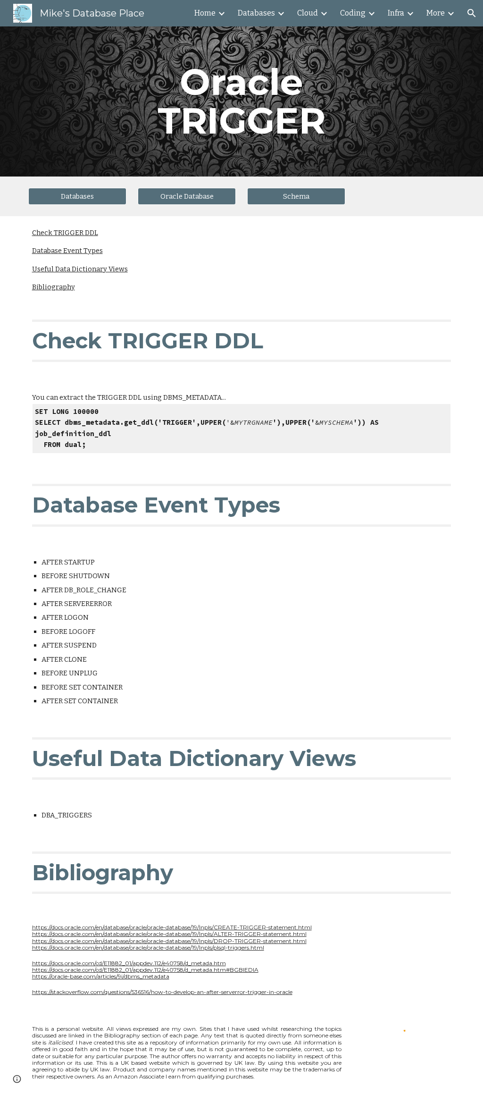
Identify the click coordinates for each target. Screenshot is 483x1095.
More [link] (435, 12)
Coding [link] (353, 12)
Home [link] (205, 12)
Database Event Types (67, 250)
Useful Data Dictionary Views (80, 269)
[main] (241, 101)
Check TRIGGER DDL (65, 232)
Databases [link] (256, 12)
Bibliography (53, 287)
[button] (471, 13)
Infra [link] (396, 12)
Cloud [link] (307, 12)
